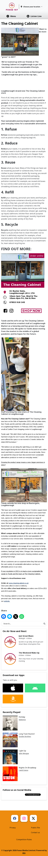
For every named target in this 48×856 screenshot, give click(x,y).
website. (7, 601)
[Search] (44, 623)
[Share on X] (15, 616)
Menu (13, 16)
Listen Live (36, 16)
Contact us (35, 832)
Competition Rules (24, 839)
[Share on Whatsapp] (21, 616)
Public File (35, 827)
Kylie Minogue (24, 753)
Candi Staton (23, 770)
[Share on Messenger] (9, 616)
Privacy (13, 827)
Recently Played (11, 712)
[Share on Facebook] (3, 616)
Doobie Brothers (25, 736)
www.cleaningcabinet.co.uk (19, 583)
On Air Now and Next (15, 631)
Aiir (23, 853)
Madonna (22, 720)
